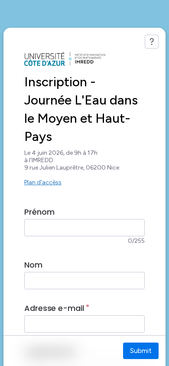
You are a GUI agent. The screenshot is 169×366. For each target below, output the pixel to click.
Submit (141, 350)
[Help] (152, 42)
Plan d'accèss (43, 182)
